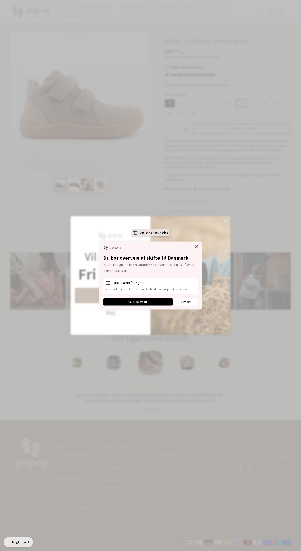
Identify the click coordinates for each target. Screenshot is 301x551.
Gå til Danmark (138, 302)
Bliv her (186, 302)
